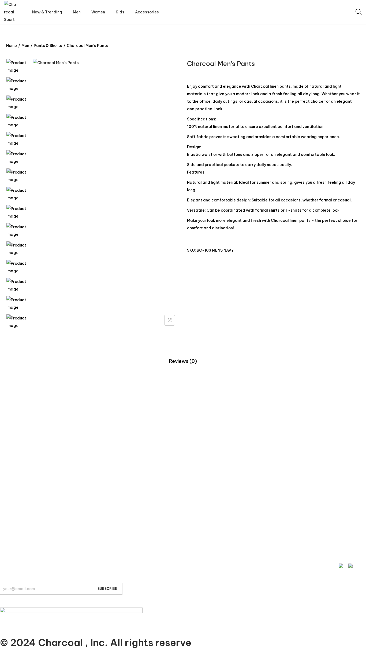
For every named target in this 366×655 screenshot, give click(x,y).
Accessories (11, 447)
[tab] (183, 361)
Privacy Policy (12, 497)
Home (11, 45)
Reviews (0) (183, 361)
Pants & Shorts (48, 45)
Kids (3, 437)
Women (7, 426)
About (5, 537)
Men (25, 45)
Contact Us (10, 487)
